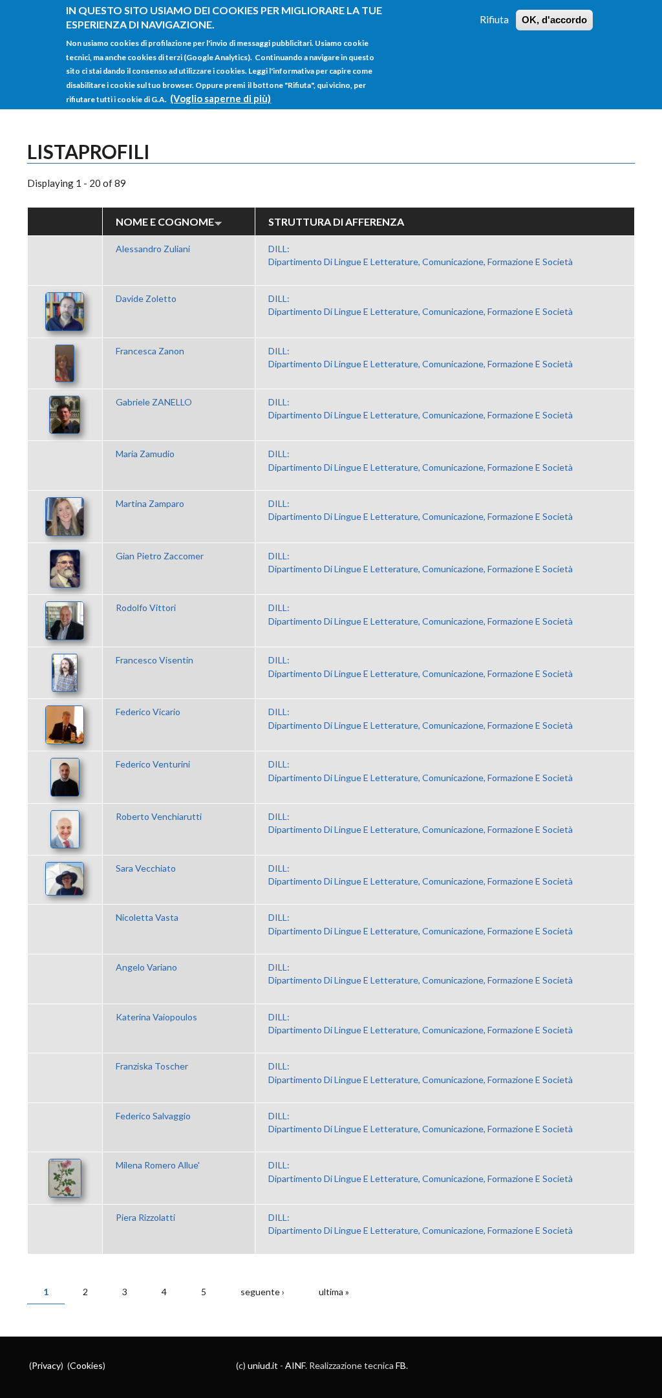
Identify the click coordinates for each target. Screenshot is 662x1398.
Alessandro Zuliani (153, 248)
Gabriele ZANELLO (154, 401)
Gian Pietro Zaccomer (160, 555)
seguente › (262, 1291)
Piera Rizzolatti (145, 1217)
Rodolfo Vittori (146, 607)
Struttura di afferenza (336, 221)
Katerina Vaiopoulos (156, 1016)
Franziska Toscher (152, 1065)
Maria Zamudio (145, 453)
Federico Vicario (148, 711)
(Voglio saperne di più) (220, 98)
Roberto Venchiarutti (159, 816)
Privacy (46, 1365)
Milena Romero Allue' (158, 1164)
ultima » (334, 1291)
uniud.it (263, 1365)
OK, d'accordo (554, 19)
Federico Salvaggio (153, 1115)
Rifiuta (494, 19)
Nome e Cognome (165, 221)
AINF (295, 1365)
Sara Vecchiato (146, 868)
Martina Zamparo (150, 503)
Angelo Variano (146, 967)
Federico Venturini (153, 763)
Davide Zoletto (146, 298)
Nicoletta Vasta (147, 917)
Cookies (86, 1365)
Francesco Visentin (154, 659)
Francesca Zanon (150, 350)
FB (401, 1365)
